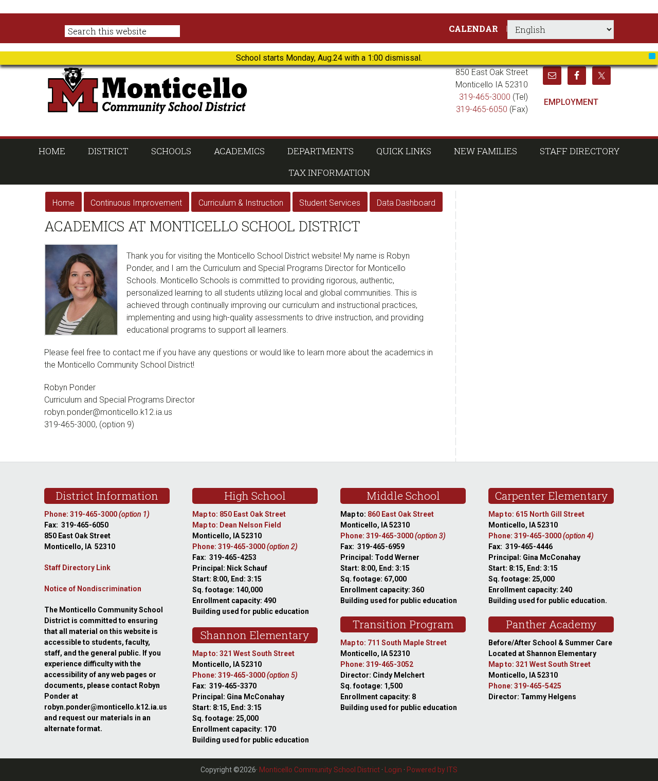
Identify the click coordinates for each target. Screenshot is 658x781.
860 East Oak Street (401, 514)
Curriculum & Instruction (240, 203)
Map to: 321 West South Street (243, 653)
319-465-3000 (484, 97)
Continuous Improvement (136, 203)
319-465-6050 (481, 109)
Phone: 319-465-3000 (97, 514)
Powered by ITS (432, 770)
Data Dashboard (406, 203)
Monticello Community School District (245, 89)
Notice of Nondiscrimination (92, 589)
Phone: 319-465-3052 (376, 664)
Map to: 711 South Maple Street (393, 643)
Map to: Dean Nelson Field (236, 525)
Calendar (473, 28)
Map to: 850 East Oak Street (239, 514)
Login (393, 770)
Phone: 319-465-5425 (524, 686)
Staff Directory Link (77, 568)
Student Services (329, 203)
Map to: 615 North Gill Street (536, 514)
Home (63, 203)
